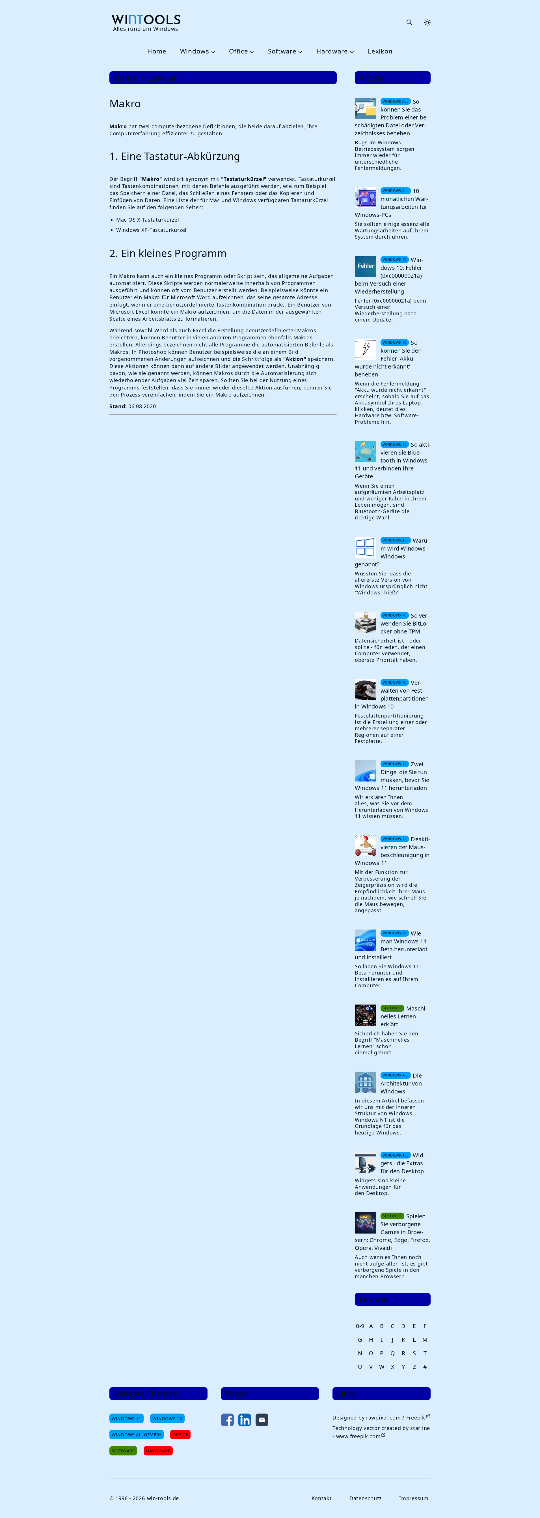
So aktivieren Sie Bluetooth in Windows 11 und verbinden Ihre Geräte (393, 460)
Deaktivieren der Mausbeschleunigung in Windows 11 (392, 851)
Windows (194, 51)
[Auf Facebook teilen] (227, 1421)
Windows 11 (126, 1418)
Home (157, 51)
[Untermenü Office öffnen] (251, 51)
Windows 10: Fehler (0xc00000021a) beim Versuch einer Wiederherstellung (389, 275)
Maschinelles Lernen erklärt (404, 1016)
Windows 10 (167, 1418)
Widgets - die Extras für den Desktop (403, 1163)
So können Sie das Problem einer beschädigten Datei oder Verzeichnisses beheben (391, 117)
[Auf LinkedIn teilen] (244, 1421)
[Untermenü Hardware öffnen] (351, 51)
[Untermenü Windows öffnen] (212, 51)
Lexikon (380, 51)
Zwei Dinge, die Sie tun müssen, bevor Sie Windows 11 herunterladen (392, 776)
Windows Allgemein (136, 1434)
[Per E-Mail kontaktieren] (262, 1421)
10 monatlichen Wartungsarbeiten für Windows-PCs (391, 203)
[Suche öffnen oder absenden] (409, 22)
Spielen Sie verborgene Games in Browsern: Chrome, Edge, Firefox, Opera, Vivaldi (392, 1232)
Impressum (413, 1498)
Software (282, 51)
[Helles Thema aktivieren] (427, 22)
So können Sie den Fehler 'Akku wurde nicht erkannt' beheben (388, 358)
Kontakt (322, 1498)
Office (238, 51)
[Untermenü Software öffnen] (300, 51)
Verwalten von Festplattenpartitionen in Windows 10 (392, 694)
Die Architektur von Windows (401, 1083)
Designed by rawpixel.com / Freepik (378, 1417)
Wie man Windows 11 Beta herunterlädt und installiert (391, 945)
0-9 (360, 1326)
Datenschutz (365, 1498)
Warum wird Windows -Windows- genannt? (392, 552)
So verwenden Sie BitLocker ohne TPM (405, 623)
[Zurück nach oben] (526, 1504)
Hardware (332, 51)
